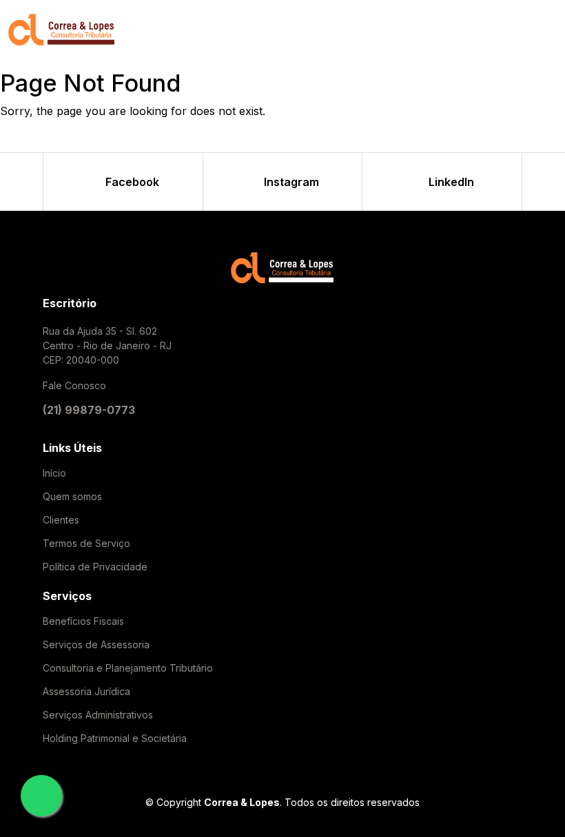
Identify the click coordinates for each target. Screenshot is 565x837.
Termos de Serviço (86, 543)
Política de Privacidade (95, 567)
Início (54, 473)
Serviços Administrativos (98, 715)
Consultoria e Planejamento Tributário (128, 668)
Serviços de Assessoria (96, 645)
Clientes (61, 520)
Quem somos (72, 497)
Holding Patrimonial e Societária (115, 738)
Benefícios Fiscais (83, 621)
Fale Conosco (74, 385)
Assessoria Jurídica (86, 691)
